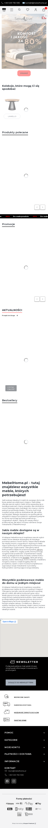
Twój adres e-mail (12, 676)
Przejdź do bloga (8, 315)
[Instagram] (13, 781)
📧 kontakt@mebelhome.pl (34, 3)
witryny (39, 550)
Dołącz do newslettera (20, 682)
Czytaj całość (11, 388)
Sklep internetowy (23, 823)
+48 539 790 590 (16, 775)
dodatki (25, 558)
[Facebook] (7, 781)
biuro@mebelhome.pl (17, 771)
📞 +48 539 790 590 (10, 3)
